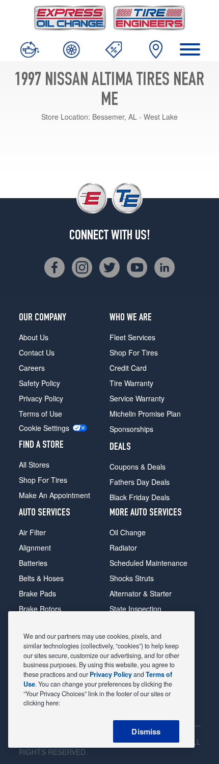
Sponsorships (131, 429)
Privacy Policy (41, 398)
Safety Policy (39, 383)
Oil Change (128, 532)
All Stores (34, 464)
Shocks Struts (132, 578)
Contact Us (36, 352)
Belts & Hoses (41, 578)
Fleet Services (132, 337)
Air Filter (32, 532)
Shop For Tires (43, 480)
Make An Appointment (54, 495)
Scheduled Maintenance (148, 563)
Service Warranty (137, 398)
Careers (32, 368)
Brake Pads (37, 593)
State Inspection (135, 609)
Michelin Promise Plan (145, 413)
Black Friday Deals (140, 497)
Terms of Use (40, 413)
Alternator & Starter (141, 593)
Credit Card (128, 368)
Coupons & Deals (138, 466)
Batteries (33, 563)
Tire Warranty (131, 383)
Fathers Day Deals (140, 482)
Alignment (35, 547)
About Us (33, 337)
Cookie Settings (44, 428)
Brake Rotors (40, 609)
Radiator (123, 547)
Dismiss (145, 731)
